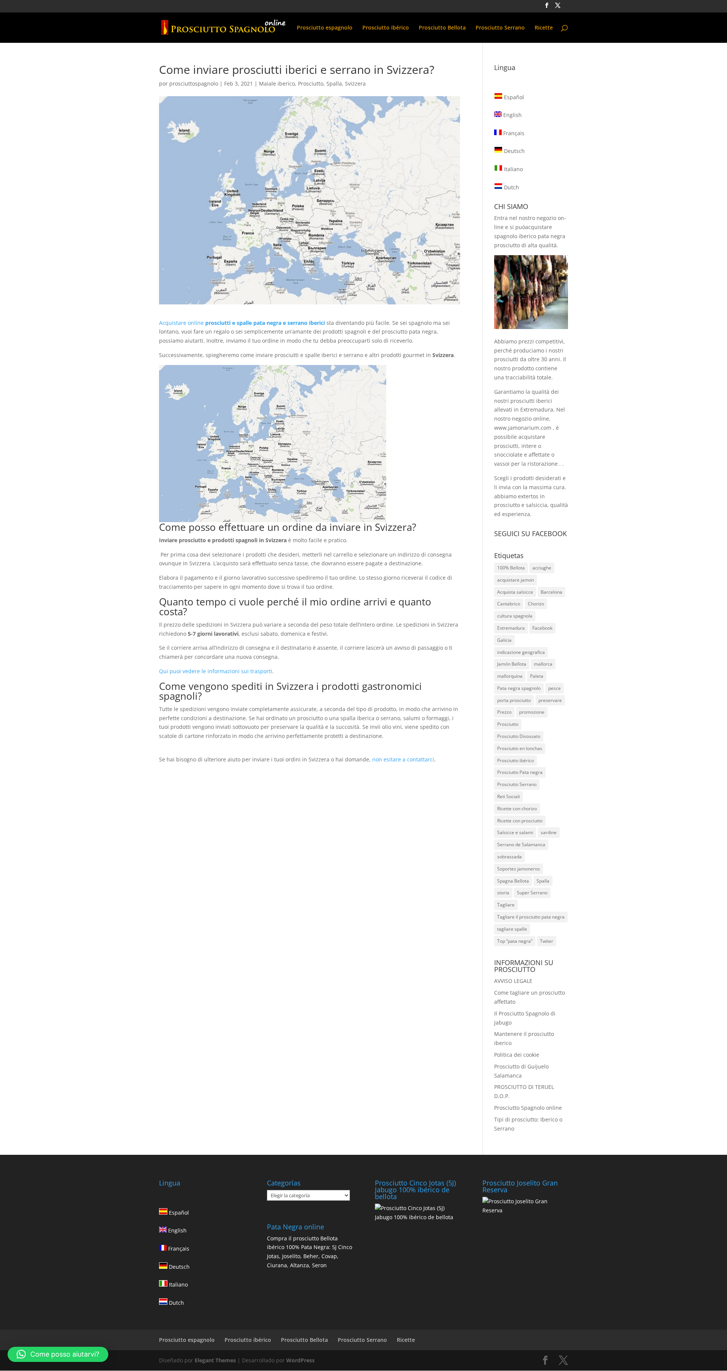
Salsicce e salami (515, 832)
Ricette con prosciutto (520, 820)
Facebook (542, 628)
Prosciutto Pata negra (520, 772)
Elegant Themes (215, 1360)
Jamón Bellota (511, 664)
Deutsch (513, 150)
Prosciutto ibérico (385, 28)
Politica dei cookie (516, 1054)
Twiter (546, 941)
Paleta (536, 676)
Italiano (512, 169)
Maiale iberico (277, 83)
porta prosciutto (514, 700)
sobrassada (509, 856)
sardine (549, 832)
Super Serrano (532, 892)
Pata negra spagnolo (519, 688)
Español (513, 97)
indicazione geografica (521, 652)
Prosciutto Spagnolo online (528, 1107)
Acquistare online (242, 322)
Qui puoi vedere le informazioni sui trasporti (215, 671)
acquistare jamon (515, 580)
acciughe (541, 568)
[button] (58, 1354)
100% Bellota (511, 568)
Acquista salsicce (515, 592)
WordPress (300, 1360)
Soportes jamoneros (518, 869)
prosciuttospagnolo (193, 83)
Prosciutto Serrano (500, 28)
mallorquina (510, 676)
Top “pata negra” (514, 941)
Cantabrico (508, 603)
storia (503, 892)
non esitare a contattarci (403, 759)
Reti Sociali (508, 796)
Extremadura (511, 628)
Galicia (504, 640)
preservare (550, 700)
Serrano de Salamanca (521, 844)
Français (513, 133)
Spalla (334, 83)
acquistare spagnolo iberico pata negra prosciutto (529, 236)
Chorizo (536, 603)
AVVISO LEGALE (513, 980)
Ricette (544, 28)
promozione (531, 712)
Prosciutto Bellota (442, 28)
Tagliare (506, 905)
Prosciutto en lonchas (519, 748)
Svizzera (355, 83)
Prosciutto (310, 83)
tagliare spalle (512, 929)
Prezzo (504, 712)
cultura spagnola (514, 616)
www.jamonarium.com (522, 427)
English (512, 115)
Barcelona (551, 592)
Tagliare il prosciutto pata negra (531, 917)
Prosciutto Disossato (518, 736)
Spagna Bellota (513, 881)
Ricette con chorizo (517, 808)
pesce (554, 688)
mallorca (543, 664)
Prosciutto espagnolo (325, 28)
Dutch (510, 187)
